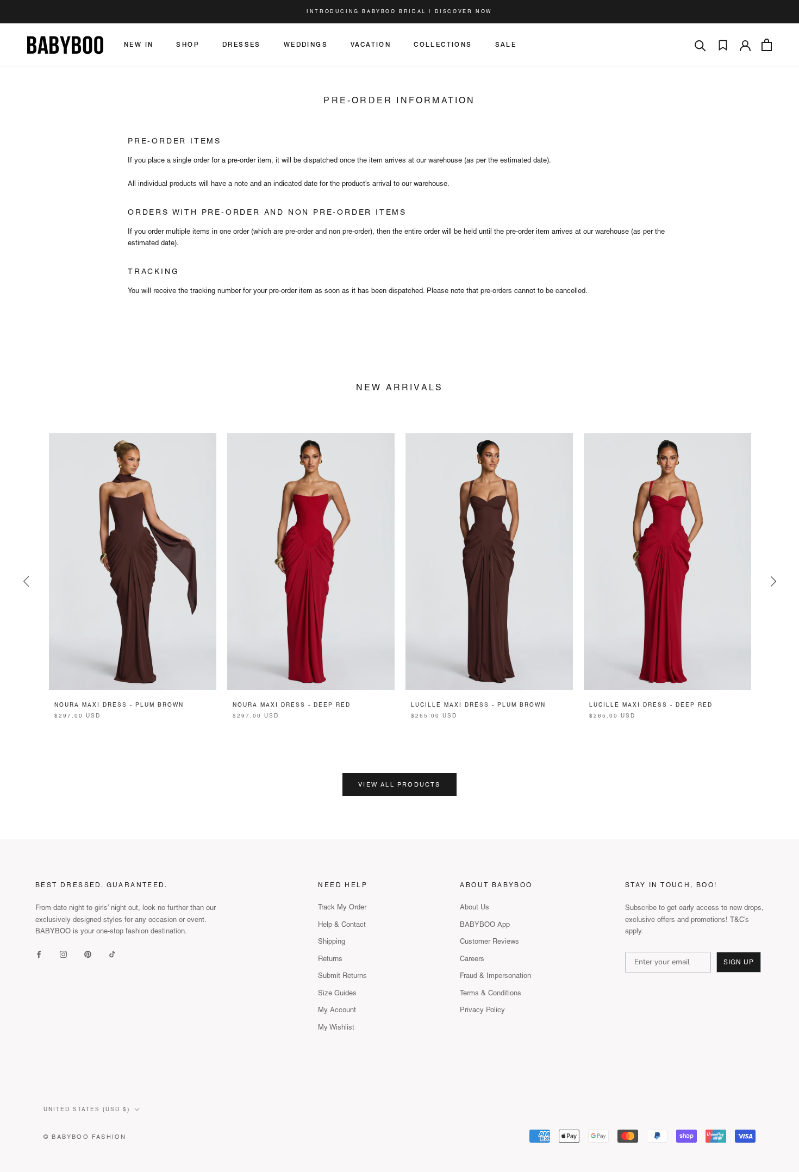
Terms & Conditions (490, 993)
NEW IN (138, 45)
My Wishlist (336, 1027)
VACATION (371, 45)
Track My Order (342, 907)
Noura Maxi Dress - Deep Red (292, 705)
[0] (722, 45)
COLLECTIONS (443, 45)
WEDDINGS (306, 45)
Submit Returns (342, 975)
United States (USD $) (86, 1109)
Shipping (331, 941)
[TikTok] (112, 953)
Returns (330, 959)
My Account (337, 1010)
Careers (472, 959)
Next (205, 561)
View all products (399, 784)
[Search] (700, 45)
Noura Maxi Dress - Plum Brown (119, 705)
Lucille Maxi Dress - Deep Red (651, 705)
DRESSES (241, 45)
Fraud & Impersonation (495, 975)
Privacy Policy (482, 1010)
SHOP (187, 45)
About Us (474, 907)
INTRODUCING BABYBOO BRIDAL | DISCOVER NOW (399, 11)
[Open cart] (766, 45)
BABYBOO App (485, 924)
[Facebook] (38, 953)
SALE (506, 45)
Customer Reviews (489, 941)
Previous (26, 581)
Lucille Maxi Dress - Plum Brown (478, 705)
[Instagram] (63, 953)
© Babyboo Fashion (84, 1136)
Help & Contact (342, 924)
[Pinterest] (87, 953)
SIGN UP (738, 962)
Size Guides (337, 993)
